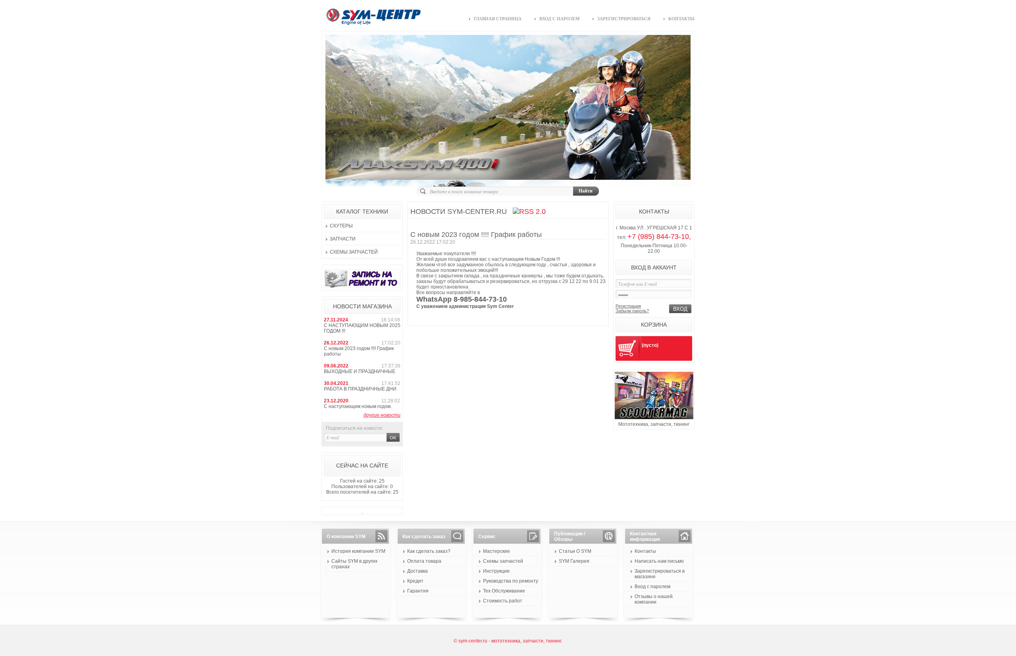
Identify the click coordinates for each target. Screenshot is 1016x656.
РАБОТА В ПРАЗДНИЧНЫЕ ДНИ (360, 389)
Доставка (417, 571)
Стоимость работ (502, 601)
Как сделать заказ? (428, 551)
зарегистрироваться (623, 18)
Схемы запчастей (354, 252)
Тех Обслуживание (504, 591)
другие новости (382, 415)
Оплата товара (424, 561)
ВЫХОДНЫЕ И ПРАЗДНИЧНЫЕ (359, 371)
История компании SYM (358, 551)
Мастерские (496, 551)
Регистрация (628, 306)
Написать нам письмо (659, 561)
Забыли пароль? (632, 310)
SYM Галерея (574, 561)
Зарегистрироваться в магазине (660, 573)
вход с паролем (559, 18)
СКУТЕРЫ (341, 226)
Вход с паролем (652, 586)
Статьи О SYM (575, 551)
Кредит (415, 581)
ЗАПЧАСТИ (343, 239)
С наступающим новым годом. (358, 406)
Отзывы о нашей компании (654, 599)
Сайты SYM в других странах (354, 563)
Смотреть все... (425, 317)
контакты (681, 18)
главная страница (497, 18)
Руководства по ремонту (510, 581)
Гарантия (418, 591)
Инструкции (496, 571)
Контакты (645, 551)
